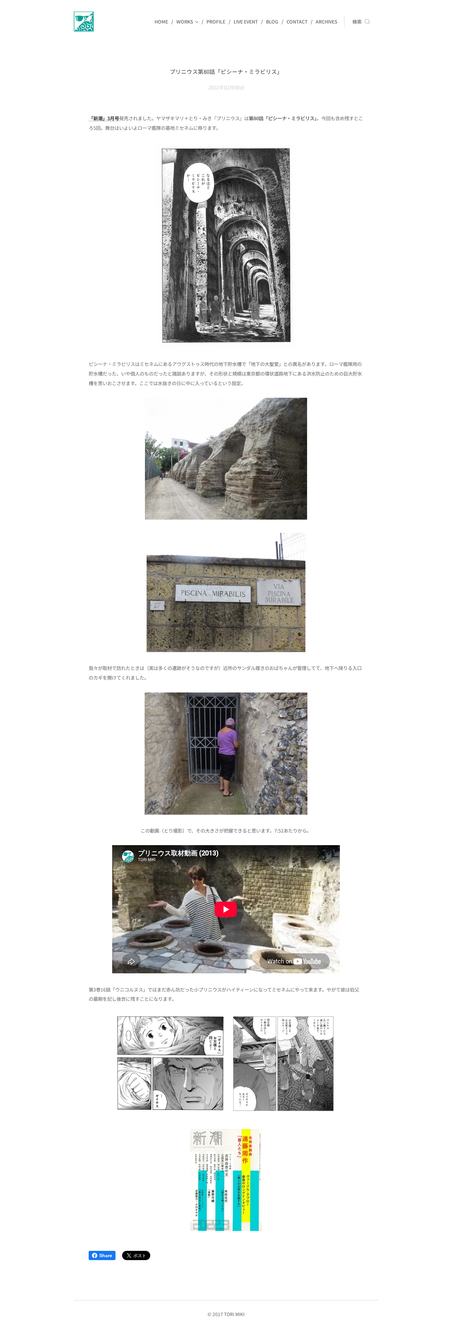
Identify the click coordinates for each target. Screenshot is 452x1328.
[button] (361, 21)
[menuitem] (163, 21)
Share (105, 1255)
